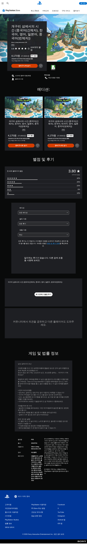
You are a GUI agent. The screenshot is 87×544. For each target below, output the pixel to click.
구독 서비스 (66, 11)
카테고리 (45, 11)
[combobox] (43, 213)
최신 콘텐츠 (35, 11)
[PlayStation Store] (12, 10)
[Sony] (82, 543)
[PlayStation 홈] (39, 3)
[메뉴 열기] (2, 3)
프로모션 (55, 11)
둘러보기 (76, 11)
